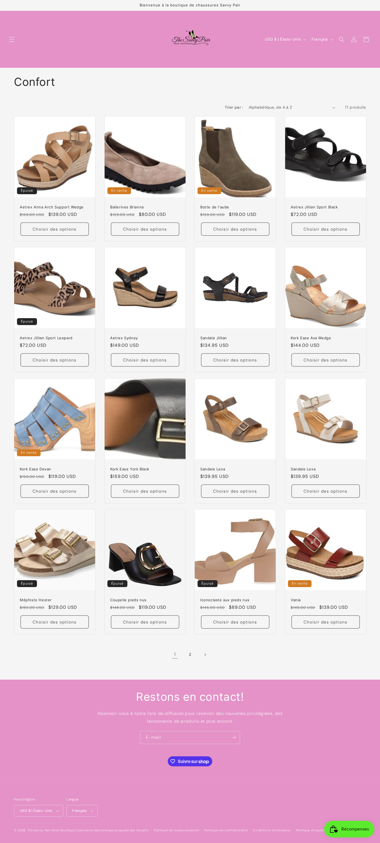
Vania (296, 600)
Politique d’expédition (313, 830)
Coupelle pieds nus (128, 600)
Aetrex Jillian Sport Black (314, 207)
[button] (12, 39)
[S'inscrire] (234, 737)
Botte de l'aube (214, 207)
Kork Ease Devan (35, 469)
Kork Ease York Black (129, 469)
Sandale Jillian (213, 338)
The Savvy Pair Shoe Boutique (51, 830)
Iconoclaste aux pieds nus (225, 600)
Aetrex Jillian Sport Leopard (46, 338)
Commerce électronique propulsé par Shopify (112, 830)
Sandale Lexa (212, 469)
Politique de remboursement (176, 830)
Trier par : (234, 107)
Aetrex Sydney (124, 338)
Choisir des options (55, 229)
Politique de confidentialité (226, 830)
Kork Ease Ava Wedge (311, 338)
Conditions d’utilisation (272, 830)
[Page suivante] (205, 655)
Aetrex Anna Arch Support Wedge (52, 207)
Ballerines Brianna (127, 207)
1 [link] (175, 654)
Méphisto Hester (36, 600)
